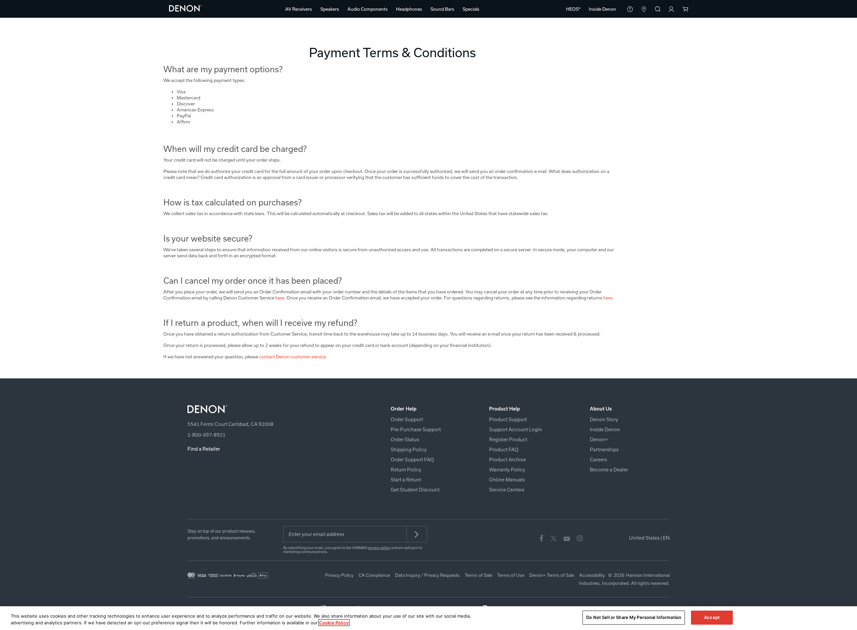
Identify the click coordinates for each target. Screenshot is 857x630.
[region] (428, 618)
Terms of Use (510, 575)
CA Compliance (374, 575)
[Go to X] (553, 538)
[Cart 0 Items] (685, 9)
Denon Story (604, 419)
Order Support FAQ (412, 459)
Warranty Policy (507, 469)
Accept (712, 617)
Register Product (508, 439)
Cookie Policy (334, 622)
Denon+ (599, 439)
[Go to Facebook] (541, 538)
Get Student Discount (415, 489)
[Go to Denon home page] (266, 409)
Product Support (508, 419)
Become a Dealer (609, 469)
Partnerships (604, 449)
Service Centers (506, 489)
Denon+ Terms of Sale (551, 575)
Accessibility (592, 575)
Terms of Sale (478, 575)
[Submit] (417, 534)
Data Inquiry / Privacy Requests (427, 575)
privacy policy (379, 548)
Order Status (405, 439)
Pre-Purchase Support (416, 429)
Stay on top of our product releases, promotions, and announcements (221, 534)
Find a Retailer (203, 449)
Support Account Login (515, 429)
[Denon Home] (185, 8)
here (279, 297)
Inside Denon (605, 429)
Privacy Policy (339, 575)
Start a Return (406, 479)
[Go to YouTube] (566, 538)
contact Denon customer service (292, 356)
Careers (598, 459)
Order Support (407, 419)
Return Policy (406, 469)
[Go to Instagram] (579, 538)
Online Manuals (507, 479)
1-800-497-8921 (206, 435)
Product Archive (507, 459)
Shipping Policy (409, 449)
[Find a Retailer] (644, 9)
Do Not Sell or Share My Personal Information (633, 617)
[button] (298, 9)
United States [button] (649, 538)
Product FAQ (504, 449)
